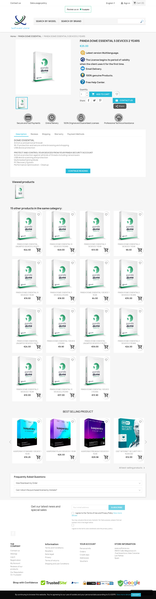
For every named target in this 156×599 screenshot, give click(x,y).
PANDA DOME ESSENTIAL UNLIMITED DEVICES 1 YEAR (27, 342)
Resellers (49, 551)
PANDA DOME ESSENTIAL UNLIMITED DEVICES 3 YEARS (95, 342)
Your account (88, 544)
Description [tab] (21, 134)
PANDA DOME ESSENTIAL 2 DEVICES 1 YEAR (129, 245)
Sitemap (13, 554)
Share (88, 100)
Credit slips (84, 555)
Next (145, 442)
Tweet (94, 100)
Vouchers (84, 561)
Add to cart (100, 94)
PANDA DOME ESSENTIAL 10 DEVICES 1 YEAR (27, 293)
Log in (12, 557)
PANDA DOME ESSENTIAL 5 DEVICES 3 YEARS (129, 293)
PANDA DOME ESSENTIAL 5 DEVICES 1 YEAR (95, 245)
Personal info (85, 548)
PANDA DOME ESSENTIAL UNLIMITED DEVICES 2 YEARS (27, 245)
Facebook (13, 533)
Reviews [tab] (34, 134)
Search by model (46, 21)
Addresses (84, 558)
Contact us (15, 3)
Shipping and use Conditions (57, 563)
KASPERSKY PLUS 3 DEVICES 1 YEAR (43, 451)
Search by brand (71, 21)
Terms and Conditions (54, 548)
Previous (10, 442)
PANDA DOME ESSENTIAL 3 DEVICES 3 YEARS (129, 342)
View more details (123, 594)
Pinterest (100, 100)
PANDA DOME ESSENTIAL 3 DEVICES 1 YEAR (27, 390)
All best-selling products (132, 467)
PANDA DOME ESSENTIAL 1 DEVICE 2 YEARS (61, 342)
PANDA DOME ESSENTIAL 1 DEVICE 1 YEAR (94, 293)
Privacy (48, 557)
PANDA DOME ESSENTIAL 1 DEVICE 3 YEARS (95, 390)
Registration (15, 560)
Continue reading (78, 171)
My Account (15, 563)
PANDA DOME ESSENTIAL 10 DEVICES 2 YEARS (61, 390)
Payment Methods (75, 134)
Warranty (58, 134)
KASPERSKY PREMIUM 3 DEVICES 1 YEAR (78, 452)
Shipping (46, 134)
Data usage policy (38, 3)
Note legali (49, 554)
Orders (83, 551)
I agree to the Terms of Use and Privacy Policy (97, 514)
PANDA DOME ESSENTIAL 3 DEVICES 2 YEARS (61, 293)
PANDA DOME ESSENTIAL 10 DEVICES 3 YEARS (61, 245)
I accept (136, 595)
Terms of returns (52, 560)
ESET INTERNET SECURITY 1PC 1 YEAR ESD (111, 452)
